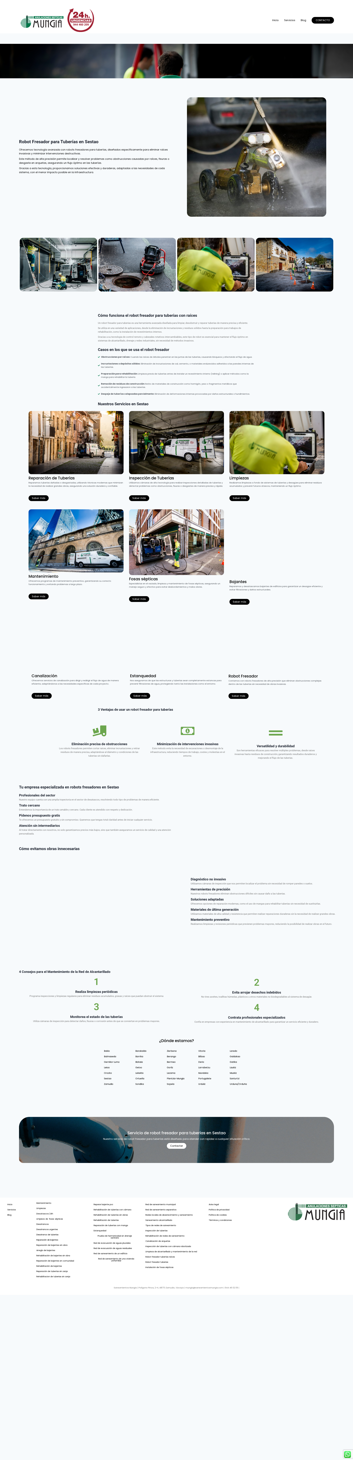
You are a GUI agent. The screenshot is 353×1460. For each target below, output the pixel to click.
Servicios (289, 20)
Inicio (275, 20)
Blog (303, 20)
